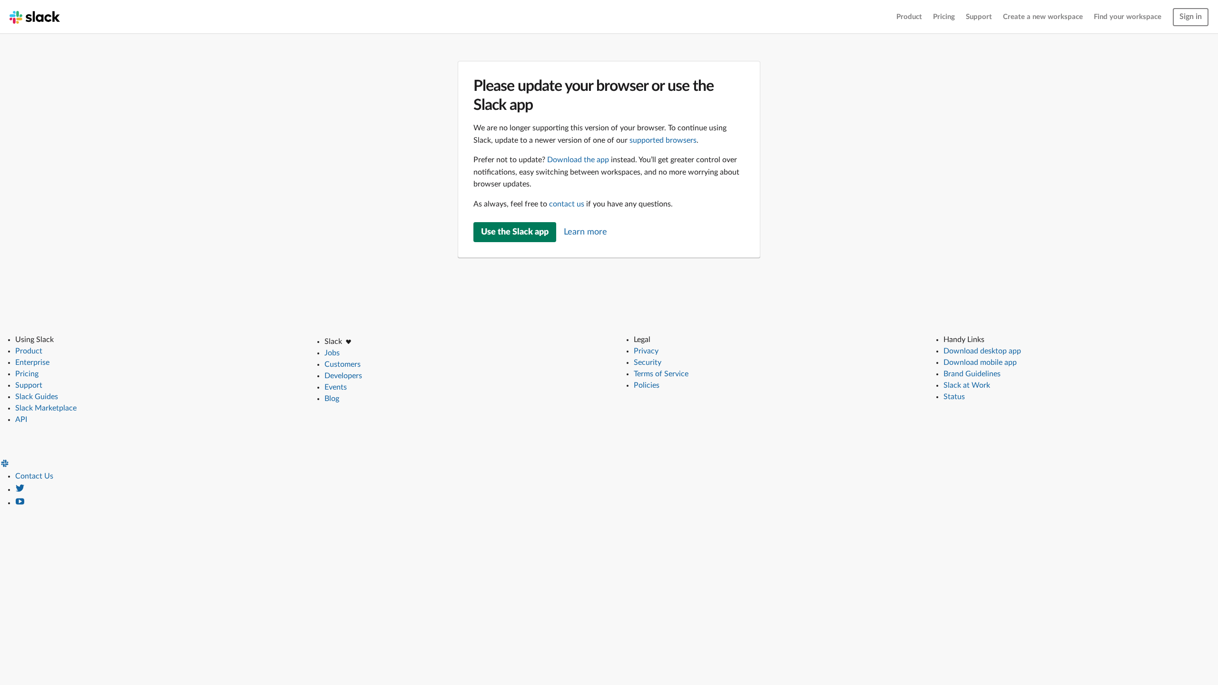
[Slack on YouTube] (20, 503)
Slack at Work (966, 385)
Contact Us (34, 476)
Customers (342, 364)
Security (647, 362)
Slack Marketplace (46, 408)
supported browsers (663, 140)
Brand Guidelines (972, 374)
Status (954, 397)
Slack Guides (36, 397)
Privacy (646, 351)
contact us (566, 204)
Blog (331, 398)
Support (979, 16)
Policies (646, 385)
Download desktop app (982, 351)
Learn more (585, 232)
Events (335, 387)
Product (909, 16)
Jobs (332, 353)
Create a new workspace (1043, 16)
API (21, 419)
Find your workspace (1127, 16)
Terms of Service (661, 374)
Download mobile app (980, 362)
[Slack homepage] (35, 17)
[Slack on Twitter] (20, 489)
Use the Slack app (515, 232)
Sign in (1190, 16)
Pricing (944, 16)
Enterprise (32, 362)
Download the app (578, 160)
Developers (343, 376)
